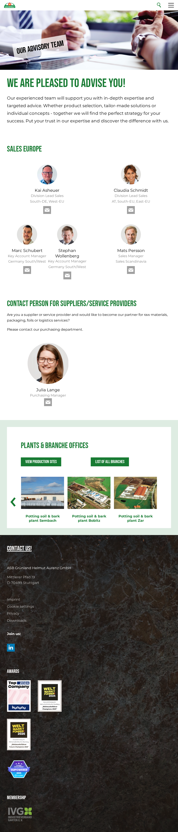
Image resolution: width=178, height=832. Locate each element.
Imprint (13, 599)
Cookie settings (20, 606)
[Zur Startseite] (9, 5)
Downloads (16, 621)
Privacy (13, 613)
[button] (47, 210)
